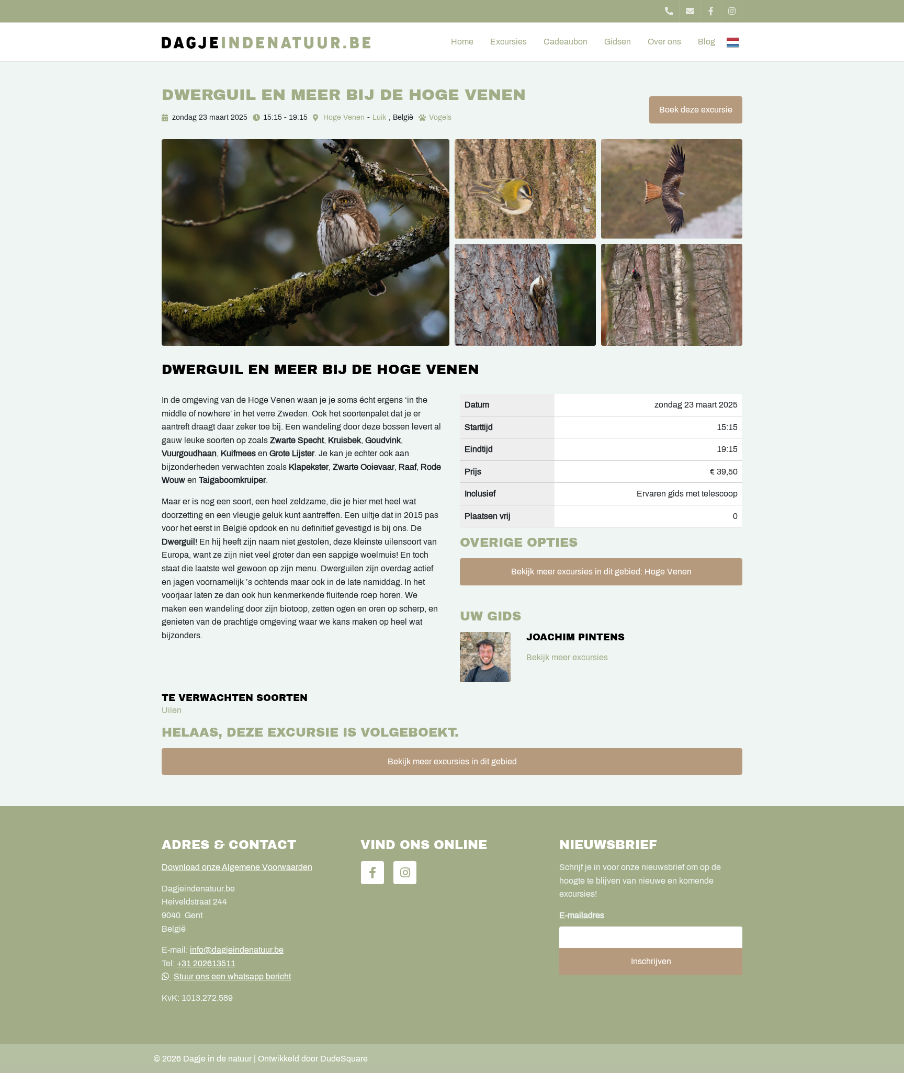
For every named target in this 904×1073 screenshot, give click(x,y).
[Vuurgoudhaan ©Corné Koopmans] (525, 189)
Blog (706, 41)
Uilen (172, 710)
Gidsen (617, 41)
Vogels (440, 117)
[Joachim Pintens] (485, 657)
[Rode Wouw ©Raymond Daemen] (671, 189)
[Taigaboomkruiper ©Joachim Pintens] (525, 295)
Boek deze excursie (695, 109)
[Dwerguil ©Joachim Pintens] (305, 242)
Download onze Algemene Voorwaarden (237, 867)
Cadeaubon (565, 41)
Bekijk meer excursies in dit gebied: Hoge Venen (601, 571)
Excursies (508, 41)
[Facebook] (710, 11)
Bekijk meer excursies (567, 657)
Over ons (664, 41)
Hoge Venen (344, 117)
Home (462, 41)
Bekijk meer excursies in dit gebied (452, 761)
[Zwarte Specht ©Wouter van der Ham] (671, 295)
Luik (379, 117)
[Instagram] (731, 11)
